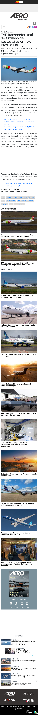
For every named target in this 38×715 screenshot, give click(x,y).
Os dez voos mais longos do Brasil (17, 119)
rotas (11, 204)
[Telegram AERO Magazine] (32, 27)
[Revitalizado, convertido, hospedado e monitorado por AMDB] (36, 712)
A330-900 (4, 204)
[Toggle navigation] (3, 27)
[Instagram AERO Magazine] (35, 27)
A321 (3, 200)
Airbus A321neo (22, 200)
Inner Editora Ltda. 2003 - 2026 (11, 707)
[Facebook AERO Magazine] (30, 27)
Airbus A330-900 (19, 204)
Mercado (30, 200)
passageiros (10, 197)
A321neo (31, 197)
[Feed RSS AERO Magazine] (27, 27)
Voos (3, 197)
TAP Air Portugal (11, 200)
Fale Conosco (26, 707)
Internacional (18, 197)
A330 (25, 197)
